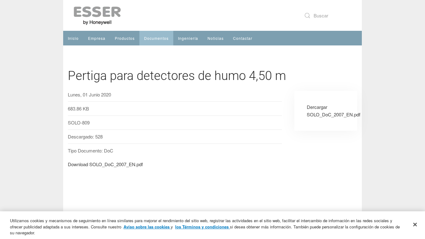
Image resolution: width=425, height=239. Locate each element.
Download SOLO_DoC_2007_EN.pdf (105, 164)
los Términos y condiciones (202, 227)
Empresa (96, 38)
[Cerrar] (415, 224)
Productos (125, 38)
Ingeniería (188, 38)
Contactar (242, 38)
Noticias (216, 38)
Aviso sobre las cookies (147, 227)
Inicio (73, 38)
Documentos (156, 38)
